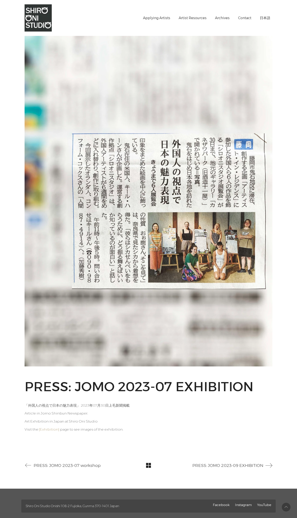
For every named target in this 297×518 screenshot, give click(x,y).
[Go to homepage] (38, 18)
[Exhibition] (49, 429)
